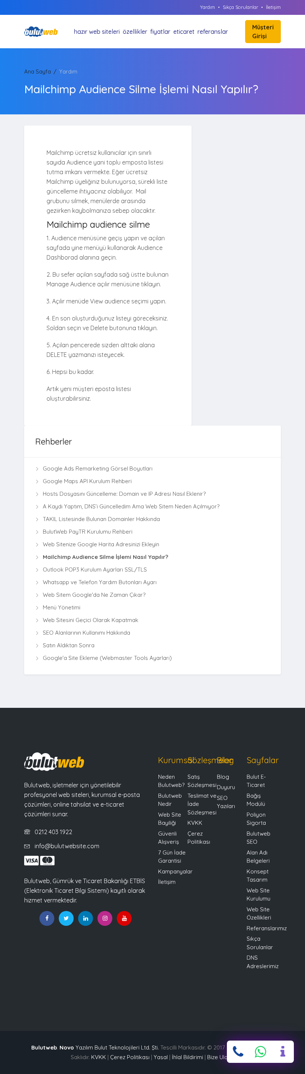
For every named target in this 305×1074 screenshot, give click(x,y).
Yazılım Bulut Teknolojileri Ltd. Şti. (109, 1047)
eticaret (184, 31)
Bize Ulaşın (220, 1057)
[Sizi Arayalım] (283, 1052)
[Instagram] (104, 918)
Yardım (207, 7)
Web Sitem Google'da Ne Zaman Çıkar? (94, 594)
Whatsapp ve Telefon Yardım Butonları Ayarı (100, 582)
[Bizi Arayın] (238, 1052)
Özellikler (135, 31)
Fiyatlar (160, 31)
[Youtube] (124, 918)
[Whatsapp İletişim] (260, 1052)
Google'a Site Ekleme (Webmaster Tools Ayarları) (107, 657)
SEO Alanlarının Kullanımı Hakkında (86, 632)
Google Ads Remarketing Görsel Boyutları (97, 468)
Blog (223, 776)
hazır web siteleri (97, 31)
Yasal (161, 1057)
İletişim (273, 7)
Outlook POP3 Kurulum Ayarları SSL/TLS (95, 569)
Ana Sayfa (37, 71)
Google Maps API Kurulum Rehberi (87, 481)
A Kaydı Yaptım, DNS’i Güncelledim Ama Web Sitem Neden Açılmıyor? (131, 506)
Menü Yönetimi (61, 607)
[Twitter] (66, 918)
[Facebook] (46, 918)
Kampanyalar (175, 871)
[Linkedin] (85, 918)
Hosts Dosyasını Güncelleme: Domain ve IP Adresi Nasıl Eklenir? (124, 493)
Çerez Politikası (130, 1057)
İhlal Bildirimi (187, 1057)
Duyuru (226, 787)
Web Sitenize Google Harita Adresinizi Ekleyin (101, 544)
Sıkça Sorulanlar (240, 7)
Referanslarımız (267, 928)
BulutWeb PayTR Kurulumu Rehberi (87, 531)
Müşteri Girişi (263, 31)
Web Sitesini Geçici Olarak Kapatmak (90, 620)
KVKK (194, 822)
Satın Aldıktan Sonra (68, 645)
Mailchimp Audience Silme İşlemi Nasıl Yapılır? (105, 556)
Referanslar (213, 31)
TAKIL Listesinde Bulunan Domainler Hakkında (101, 519)
